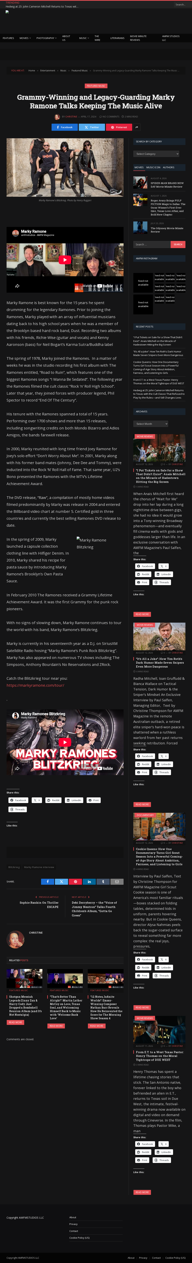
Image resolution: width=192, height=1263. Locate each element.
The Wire (97, 38)
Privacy (73, 1224)
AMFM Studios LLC (171, 38)
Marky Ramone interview (39, 867)
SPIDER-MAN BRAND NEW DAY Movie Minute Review (167, 184)
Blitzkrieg (14, 867)
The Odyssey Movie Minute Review (167, 230)
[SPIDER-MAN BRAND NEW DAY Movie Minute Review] (140, 182)
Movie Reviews (145, 436)
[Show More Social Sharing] (137, 127)
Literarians (117, 38)
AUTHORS (168, 167)
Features (8, 38)
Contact (73, 1231)
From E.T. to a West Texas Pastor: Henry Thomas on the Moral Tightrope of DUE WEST (158, 381)
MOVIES (139, 167)
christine (71, 116)
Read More (15, 1022)
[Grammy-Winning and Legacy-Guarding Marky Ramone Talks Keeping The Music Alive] (65, 167)
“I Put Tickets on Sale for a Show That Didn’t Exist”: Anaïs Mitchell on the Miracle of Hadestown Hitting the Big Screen (157, 341)
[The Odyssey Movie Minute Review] (140, 227)
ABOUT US (66, 38)
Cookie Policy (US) (79, 1237)
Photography (45, 38)
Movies (24, 38)
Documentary (145, 815)
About (72, 1217)
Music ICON (153, 167)
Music (83, 38)
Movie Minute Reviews (138, 38)
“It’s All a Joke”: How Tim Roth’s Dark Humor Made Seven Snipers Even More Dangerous (158, 353)
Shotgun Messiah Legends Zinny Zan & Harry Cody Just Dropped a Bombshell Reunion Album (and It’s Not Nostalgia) (25, 1005)
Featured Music (96, 85)
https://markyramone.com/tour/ (36, 685)
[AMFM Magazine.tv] (67, 21)
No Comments (111, 116)
